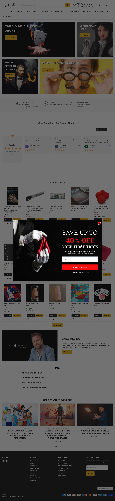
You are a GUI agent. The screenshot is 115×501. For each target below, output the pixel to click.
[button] (80, 267)
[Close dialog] (99, 223)
